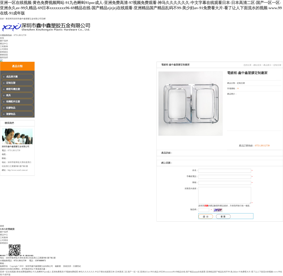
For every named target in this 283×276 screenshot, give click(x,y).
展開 (2, 226)
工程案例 (4, 46)
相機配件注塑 (13, 101)
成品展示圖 (12, 76)
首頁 (2, 38)
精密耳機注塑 (13, 89)
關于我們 (4, 41)
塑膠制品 (10, 114)
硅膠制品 (10, 108)
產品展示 (267, 65)
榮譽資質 (4, 55)
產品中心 (4, 43)
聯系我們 (4, 57)
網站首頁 (257, 65)
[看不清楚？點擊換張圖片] (217, 210)
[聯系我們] (17, 144)
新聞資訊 (4, 52)
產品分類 (17, 66)
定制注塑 (10, 83)
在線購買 (254, 137)
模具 (8, 95)
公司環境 (4, 49)
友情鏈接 (10, 229)
